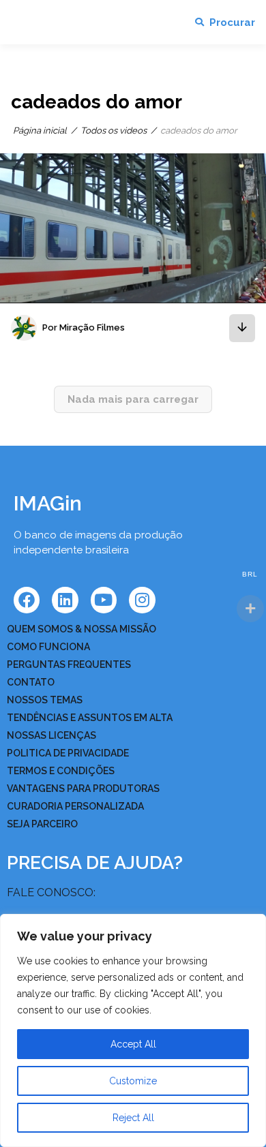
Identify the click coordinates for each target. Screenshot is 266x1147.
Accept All (133, 1044)
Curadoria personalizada (75, 806)
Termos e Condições (61, 770)
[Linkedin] (65, 600)
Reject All (133, 1117)
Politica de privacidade (68, 753)
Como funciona (48, 646)
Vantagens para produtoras (83, 788)
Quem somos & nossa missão (81, 629)
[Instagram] (142, 600)
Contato (31, 682)
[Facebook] (27, 600)
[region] (133, 1030)
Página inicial (40, 130)
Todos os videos (113, 130)
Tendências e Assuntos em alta (90, 717)
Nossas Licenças (51, 735)
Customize (133, 1080)
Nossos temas (45, 699)
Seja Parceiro (42, 824)
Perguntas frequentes (69, 664)
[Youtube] (104, 600)
